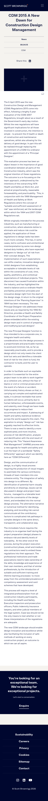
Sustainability (24, 734)
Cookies (24, 755)
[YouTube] (30, 781)
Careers (24, 741)
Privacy (24, 748)
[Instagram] (17, 781)
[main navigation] (42, 5)
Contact (24, 768)
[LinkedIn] (24, 781)
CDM (23, 50)
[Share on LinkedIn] (30, 61)
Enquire (24, 706)
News (24, 39)
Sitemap (24, 761)
